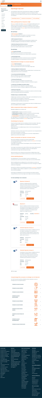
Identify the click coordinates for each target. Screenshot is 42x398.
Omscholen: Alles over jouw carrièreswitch (5, 365)
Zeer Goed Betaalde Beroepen (15, 353)
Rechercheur (23, 373)
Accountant (23, 353)
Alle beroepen (3, 377)
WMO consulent (23, 351)
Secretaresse (23, 377)
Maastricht (3, 26)
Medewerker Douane (24, 357)
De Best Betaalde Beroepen (15, 352)
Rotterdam (3, 15)
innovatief (25, 118)
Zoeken (9, 5)
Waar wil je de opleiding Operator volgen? (4, 10)
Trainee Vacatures (35, 383)
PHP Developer (23, 386)
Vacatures (2, 374)
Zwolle (3, 23)
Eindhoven (3, 20)
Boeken (33, 361)
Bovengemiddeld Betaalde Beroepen (15, 357)
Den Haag (3, 17)
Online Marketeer (24, 378)
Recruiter (22, 360)
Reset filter (3, 30)
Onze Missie (34, 369)
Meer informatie (23, 198)
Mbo (12, 33)
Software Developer (24, 382)
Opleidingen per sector (35, 351)
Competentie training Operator (26, 18)
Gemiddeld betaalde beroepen (15, 361)
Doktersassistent (24, 363)
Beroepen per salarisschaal (5, 353)
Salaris (2, 376)
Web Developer (23, 385)
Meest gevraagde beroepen (15, 364)
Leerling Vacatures (35, 382)
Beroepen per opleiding (4, 355)
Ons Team (33, 370)
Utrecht (3, 18)
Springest (33, 363)
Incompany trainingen (35, 360)
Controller (23, 361)
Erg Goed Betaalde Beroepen (15, 355)
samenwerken (34, 167)
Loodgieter (23, 380)
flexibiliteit (33, 140)
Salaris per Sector (34, 391)
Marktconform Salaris (4, 369)
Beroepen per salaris (35, 394)
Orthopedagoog (23, 356)
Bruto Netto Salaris (3, 368)
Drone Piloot (23, 368)
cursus (14, 65)
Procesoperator (15, 33)
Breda (2, 21)
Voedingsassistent (24, 372)
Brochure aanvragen (30, 198)
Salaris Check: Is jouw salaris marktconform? (5, 372)
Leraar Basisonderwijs (24, 381)
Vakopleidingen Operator (16, 18)
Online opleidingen (36, 18)
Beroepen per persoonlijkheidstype (4, 358)
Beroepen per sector (4, 352)
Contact (33, 372)
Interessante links (34, 373)
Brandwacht (23, 365)
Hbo (12, 51)
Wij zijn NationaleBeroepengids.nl (36, 367)
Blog (1, 363)
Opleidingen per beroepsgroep (34, 353)
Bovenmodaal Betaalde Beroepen (14, 360)
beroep (23, 27)
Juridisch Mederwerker (24, 374)
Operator (13, 23)
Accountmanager (24, 352)
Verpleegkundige (24, 376)
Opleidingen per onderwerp (36, 355)
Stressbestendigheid (15, 115)
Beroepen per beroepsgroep (5, 351)
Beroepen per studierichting (5, 360)
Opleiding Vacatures (35, 381)
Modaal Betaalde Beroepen (15, 363)
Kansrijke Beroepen (14, 365)
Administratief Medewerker (25, 355)
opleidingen (25, 23)
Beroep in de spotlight (4, 361)
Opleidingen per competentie (36, 356)
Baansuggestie (3, 373)
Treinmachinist (23, 369)
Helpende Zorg (23, 359)
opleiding (14, 35)
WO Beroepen (13, 351)
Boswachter (23, 364)
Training (13, 63)
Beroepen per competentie (5, 356)
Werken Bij (33, 377)
